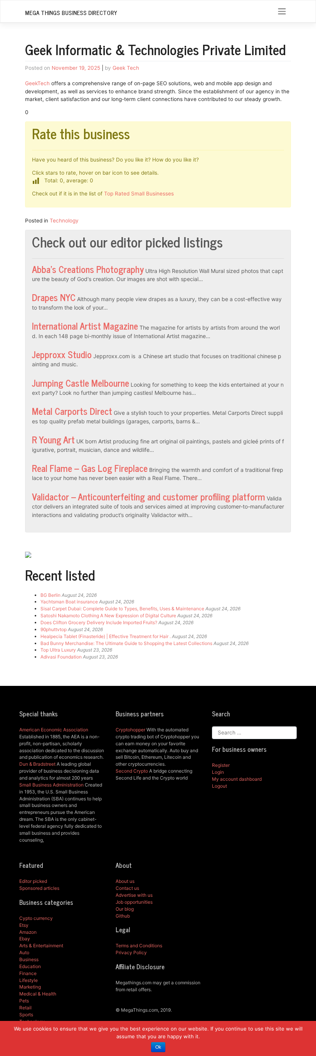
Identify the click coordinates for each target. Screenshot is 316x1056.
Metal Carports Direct (72, 410)
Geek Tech (126, 68)
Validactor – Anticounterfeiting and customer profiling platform (148, 496)
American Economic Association (53, 730)
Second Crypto (132, 771)
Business (29, 959)
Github (123, 916)
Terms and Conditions (139, 945)
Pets (24, 1001)
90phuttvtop (53, 629)
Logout (219, 786)
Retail (25, 1008)
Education (30, 966)
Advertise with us (134, 895)
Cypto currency (36, 918)
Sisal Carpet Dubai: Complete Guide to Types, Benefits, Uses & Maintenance (122, 608)
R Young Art (53, 439)
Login (218, 772)
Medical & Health (37, 994)
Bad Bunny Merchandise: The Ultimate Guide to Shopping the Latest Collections (126, 643)
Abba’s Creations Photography (88, 268)
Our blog (125, 909)
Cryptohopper (130, 730)
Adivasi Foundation (61, 657)
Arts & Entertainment (41, 945)
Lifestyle (28, 980)
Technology (64, 220)
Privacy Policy (131, 952)
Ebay (24, 938)
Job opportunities (134, 902)
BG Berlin (50, 595)
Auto (24, 952)
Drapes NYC (54, 297)
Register (221, 765)
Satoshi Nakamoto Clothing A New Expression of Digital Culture (108, 615)
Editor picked (33, 881)
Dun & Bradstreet (37, 764)
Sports (26, 1014)
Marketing (30, 987)
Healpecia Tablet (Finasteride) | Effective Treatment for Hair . (105, 636)
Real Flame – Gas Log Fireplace (90, 467)
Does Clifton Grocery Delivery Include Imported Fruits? (98, 622)
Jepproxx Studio (62, 354)
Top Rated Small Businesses (139, 193)
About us (125, 881)
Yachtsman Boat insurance (69, 602)
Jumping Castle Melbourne (80, 382)
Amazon (28, 932)
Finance (28, 973)
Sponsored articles (39, 888)
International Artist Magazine (85, 325)
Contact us (127, 888)
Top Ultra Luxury (58, 650)
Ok (158, 1047)
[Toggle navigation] (282, 11)
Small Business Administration (51, 785)
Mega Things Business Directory (71, 12)
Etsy (24, 925)
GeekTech (37, 83)
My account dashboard (237, 779)
